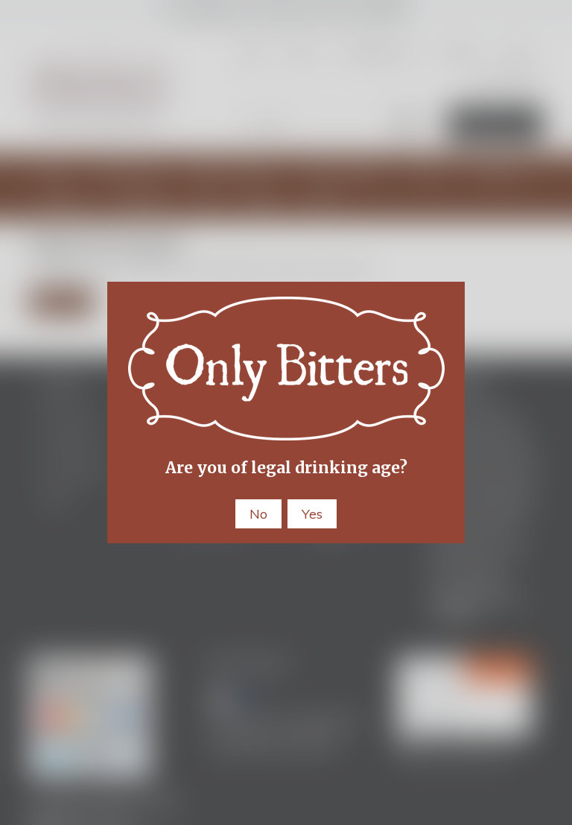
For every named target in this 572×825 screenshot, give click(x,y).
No (258, 513)
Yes (312, 513)
